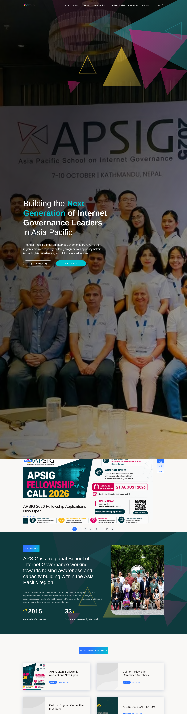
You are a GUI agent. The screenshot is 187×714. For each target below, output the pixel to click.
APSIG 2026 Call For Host (139, 706)
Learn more (29, 516)
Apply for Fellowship (38, 263)
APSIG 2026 (71, 263)
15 (107, 529)
